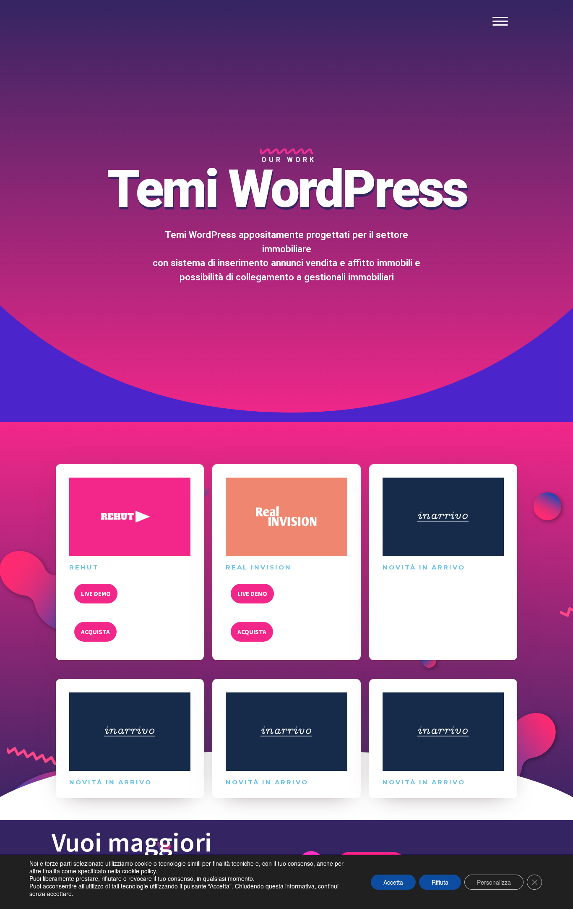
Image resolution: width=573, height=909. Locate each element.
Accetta (393, 882)
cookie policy (139, 871)
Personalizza (494, 882)
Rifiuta (440, 882)
